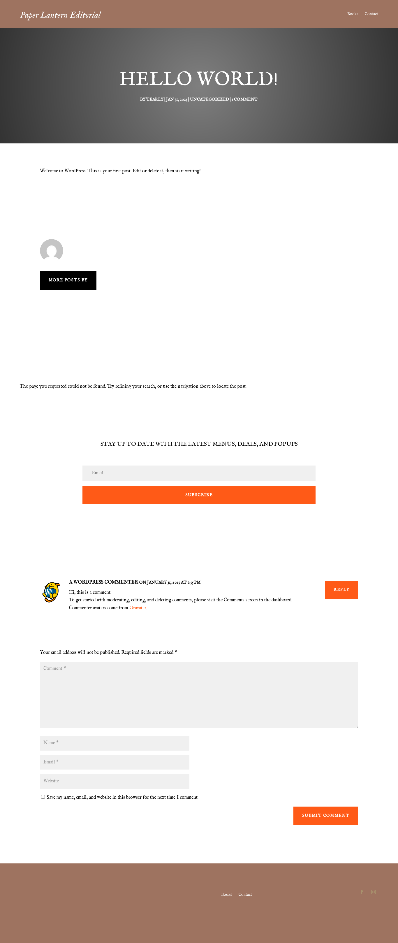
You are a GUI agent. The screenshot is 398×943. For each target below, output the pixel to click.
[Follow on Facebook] (362, 892)
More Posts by (68, 280)
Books (352, 14)
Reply (341, 589)
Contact (371, 14)
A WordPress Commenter (103, 582)
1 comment (245, 99)
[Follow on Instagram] (373, 892)
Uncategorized (209, 99)
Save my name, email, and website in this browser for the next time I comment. (122, 797)
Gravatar (137, 608)
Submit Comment (326, 815)
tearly (154, 99)
